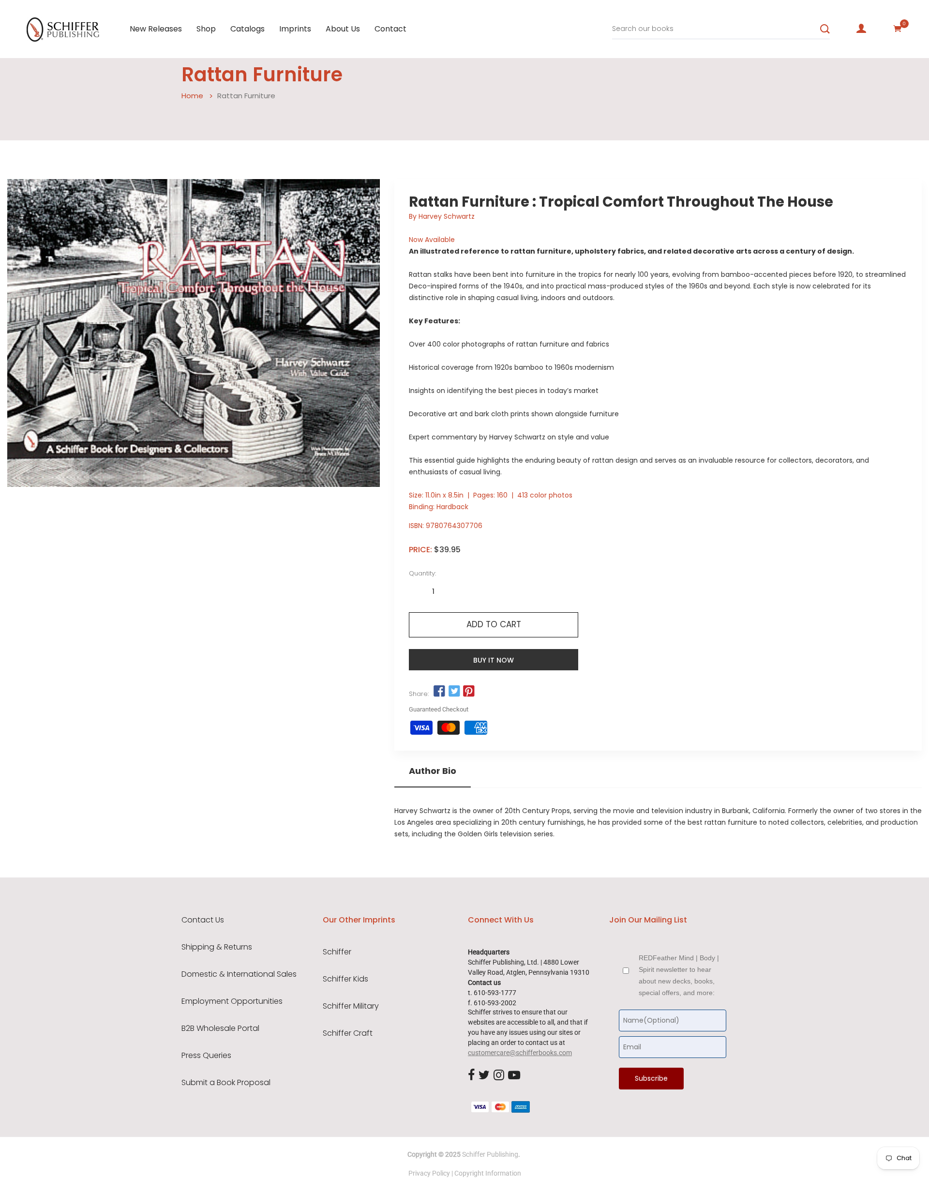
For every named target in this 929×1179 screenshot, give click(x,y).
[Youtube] (514, 1075)
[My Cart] (897, 28)
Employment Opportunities (232, 1001)
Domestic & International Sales (239, 974)
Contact (390, 28)
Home (192, 96)
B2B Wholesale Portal (220, 1028)
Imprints (295, 28)
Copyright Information (487, 1173)
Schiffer (337, 952)
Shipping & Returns (216, 947)
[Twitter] (484, 1075)
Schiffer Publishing (490, 1154)
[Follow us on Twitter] (454, 691)
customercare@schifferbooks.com (520, 1053)
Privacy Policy (429, 1173)
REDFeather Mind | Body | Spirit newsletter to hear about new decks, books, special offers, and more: (679, 975)
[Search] (825, 29)
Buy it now (493, 660)
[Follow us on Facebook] (439, 691)
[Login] (861, 28)
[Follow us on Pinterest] (469, 691)
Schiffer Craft (348, 1033)
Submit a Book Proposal (225, 1083)
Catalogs (247, 28)
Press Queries (206, 1055)
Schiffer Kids (345, 979)
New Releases (156, 28)
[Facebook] (471, 1075)
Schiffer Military (351, 1006)
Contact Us (202, 920)
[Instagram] (499, 1075)
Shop (206, 28)
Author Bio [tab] (432, 771)
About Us (343, 28)
